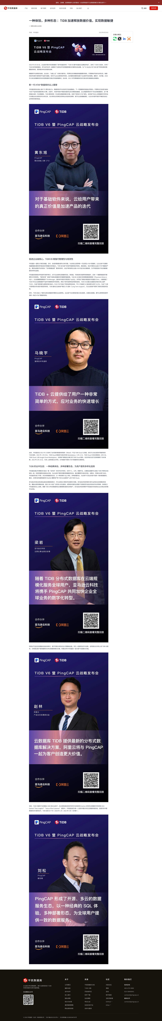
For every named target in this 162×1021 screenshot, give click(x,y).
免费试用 (153, 8)
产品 (26, 8)
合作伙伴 (52, 8)
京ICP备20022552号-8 (52, 1017)
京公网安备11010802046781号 (68, 1017)
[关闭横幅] (158, 2)
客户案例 (43, 8)
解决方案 (34, 8)
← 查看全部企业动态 (35, 26)
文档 (71, 8)
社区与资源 (62, 8)
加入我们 (79, 8)
